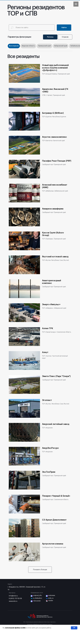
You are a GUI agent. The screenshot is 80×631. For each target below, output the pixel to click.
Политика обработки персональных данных (39, 624)
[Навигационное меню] (76, 4)
